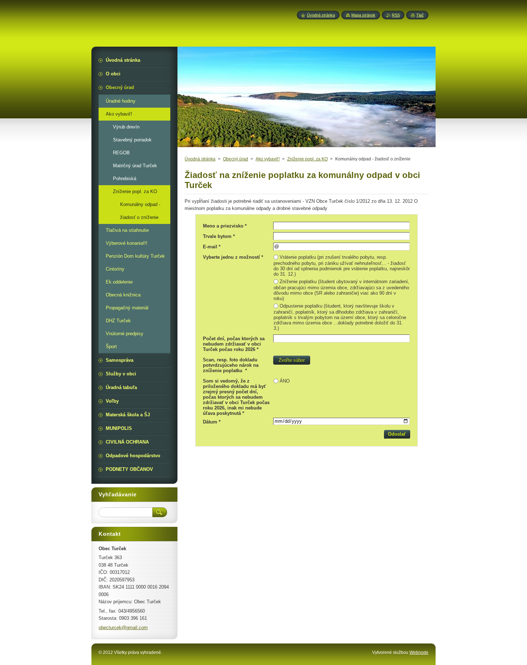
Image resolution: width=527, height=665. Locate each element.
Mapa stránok (363, 15)
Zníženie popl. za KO (307, 159)
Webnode (418, 652)
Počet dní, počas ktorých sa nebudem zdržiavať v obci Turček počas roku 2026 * (234, 344)
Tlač (420, 15)
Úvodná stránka (200, 159)
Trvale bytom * (219, 236)
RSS (396, 15)
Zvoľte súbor (292, 360)
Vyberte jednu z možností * (233, 257)
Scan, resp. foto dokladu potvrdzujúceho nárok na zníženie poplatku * (230, 365)
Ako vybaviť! (268, 159)
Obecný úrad (235, 159)
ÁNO (285, 381)
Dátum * (211, 422)
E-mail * (211, 246)
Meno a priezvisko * (225, 226)
